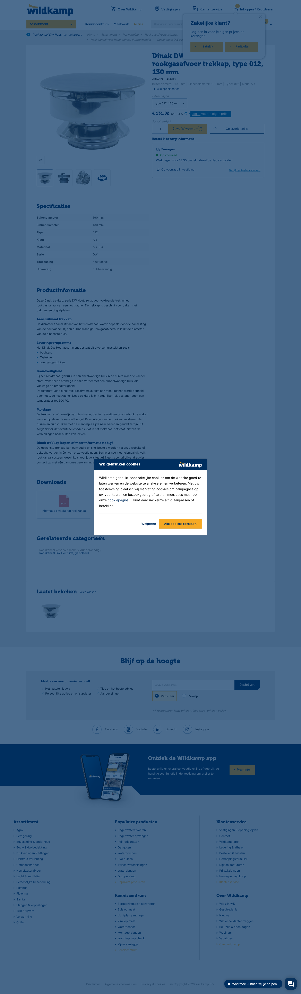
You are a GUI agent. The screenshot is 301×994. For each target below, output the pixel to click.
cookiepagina (118, 500)
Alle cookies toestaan (180, 524)
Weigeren (148, 524)
